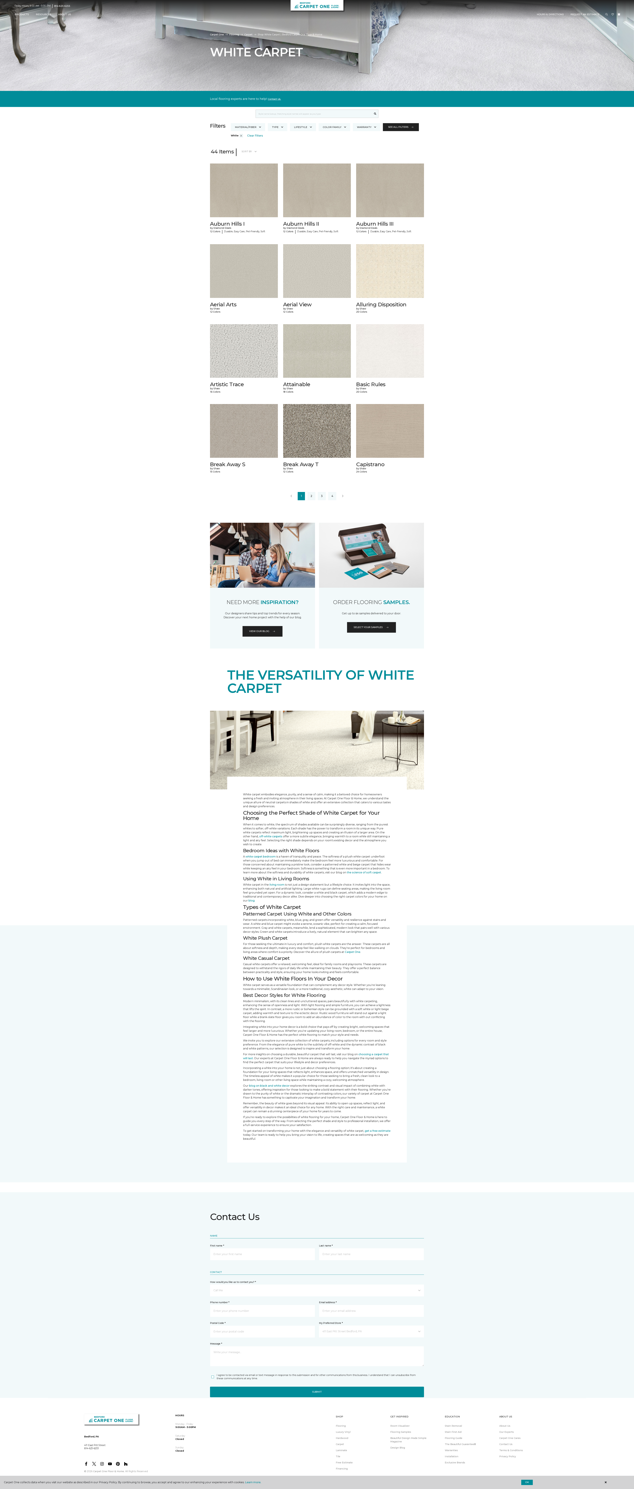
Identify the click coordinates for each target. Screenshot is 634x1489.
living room (276, 884)
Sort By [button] (247, 151)
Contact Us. (274, 99)
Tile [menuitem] (338, 1456)
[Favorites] (613, 14)
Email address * (328, 1302)
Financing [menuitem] (342, 1468)
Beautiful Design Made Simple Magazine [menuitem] (408, 1440)
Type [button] (275, 127)
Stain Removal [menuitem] (453, 1425)
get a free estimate (377, 1130)
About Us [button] (64, 14)
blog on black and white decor (269, 1085)
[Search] (375, 114)
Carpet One (217, 34)
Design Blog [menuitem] (397, 1447)
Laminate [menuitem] (341, 1450)
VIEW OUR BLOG (259, 631)
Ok (527, 1482)
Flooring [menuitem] (341, 1425)
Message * (216, 1344)
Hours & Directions (550, 14)
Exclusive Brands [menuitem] (455, 1462)
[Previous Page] (291, 496)
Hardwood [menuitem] (342, 1438)
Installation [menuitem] (451, 1456)
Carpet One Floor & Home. (108, 1471)
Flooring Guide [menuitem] (453, 1438)
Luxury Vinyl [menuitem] (343, 1431)
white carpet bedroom (261, 856)
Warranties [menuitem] (451, 1450)
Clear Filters (255, 135)
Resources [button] (43, 14)
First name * (217, 1245)
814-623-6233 (62, 5)
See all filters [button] (398, 126)
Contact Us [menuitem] (505, 1444)
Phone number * (219, 1302)
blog (251, 900)
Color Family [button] (332, 127)
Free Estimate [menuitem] (344, 1462)
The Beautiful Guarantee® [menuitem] (460, 1444)
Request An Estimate (584, 14)
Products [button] (22, 14)
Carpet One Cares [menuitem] (510, 1438)
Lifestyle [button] (300, 127)
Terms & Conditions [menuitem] (511, 1450)
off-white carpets (270, 836)
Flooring (234, 34)
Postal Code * (217, 1323)
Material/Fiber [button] (245, 127)
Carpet (248, 34)
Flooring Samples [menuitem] (400, 1431)
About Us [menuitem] (504, 1425)
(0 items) (619, 14)
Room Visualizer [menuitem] (400, 1425)
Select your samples (368, 627)
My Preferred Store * (331, 1323)
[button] (606, 14)
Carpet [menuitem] (340, 1444)
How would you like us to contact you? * (233, 1282)
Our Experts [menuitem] (506, 1431)
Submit (317, 1391)
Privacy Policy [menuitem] (507, 1456)
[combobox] (314, 114)
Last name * (326, 1245)
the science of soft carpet (364, 872)
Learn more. (253, 1482)
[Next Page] (343, 496)
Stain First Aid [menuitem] (453, 1431)
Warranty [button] (364, 127)
